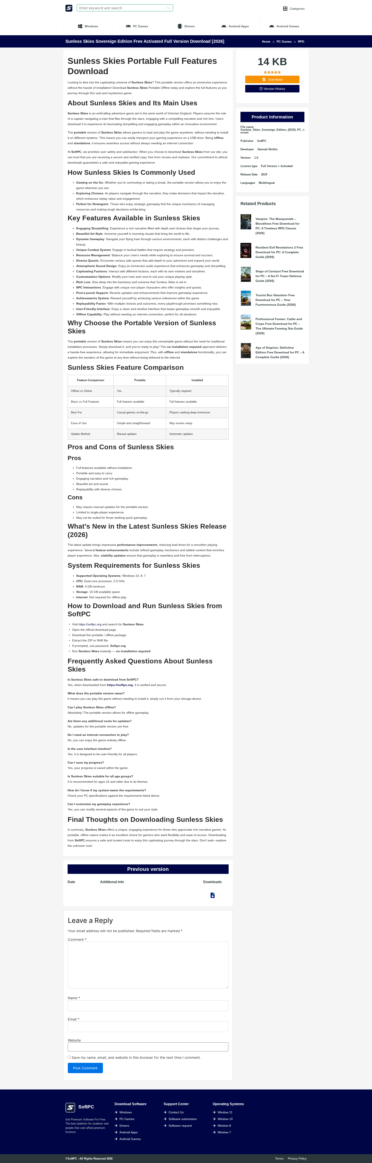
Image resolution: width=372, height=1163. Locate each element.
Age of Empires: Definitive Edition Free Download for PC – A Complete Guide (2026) (280, 352)
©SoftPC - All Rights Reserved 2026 (89, 1158)
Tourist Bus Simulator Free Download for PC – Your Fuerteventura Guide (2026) (276, 299)
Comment (77, 939)
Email (73, 1019)
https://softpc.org (90, 624)
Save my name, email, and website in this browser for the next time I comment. (136, 1057)
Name (74, 998)
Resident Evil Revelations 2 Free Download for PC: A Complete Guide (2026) (279, 252)
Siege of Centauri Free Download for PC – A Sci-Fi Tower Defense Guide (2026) (280, 276)
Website (74, 1040)
